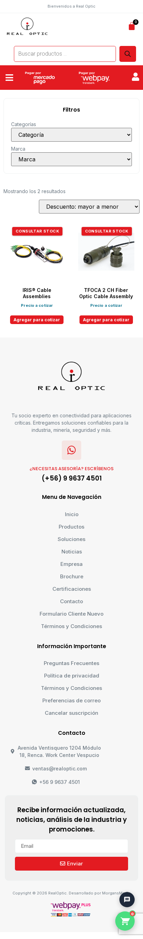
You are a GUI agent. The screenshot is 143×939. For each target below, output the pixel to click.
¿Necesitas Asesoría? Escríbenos (71, 468)
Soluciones (71, 539)
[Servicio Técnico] (123, 882)
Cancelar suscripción (71, 713)
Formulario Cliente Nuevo (71, 613)
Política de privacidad (71, 675)
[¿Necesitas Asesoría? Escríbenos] (71, 450)
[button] (9, 77)
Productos (71, 526)
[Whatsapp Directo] (123, 863)
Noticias (71, 551)
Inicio (71, 514)
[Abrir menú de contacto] (127, 899)
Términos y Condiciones (71, 626)
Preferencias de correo (71, 700)
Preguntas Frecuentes (71, 663)
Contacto (71, 601)
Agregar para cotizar (37, 319)
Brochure (71, 576)
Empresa (71, 564)
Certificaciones (71, 589)
